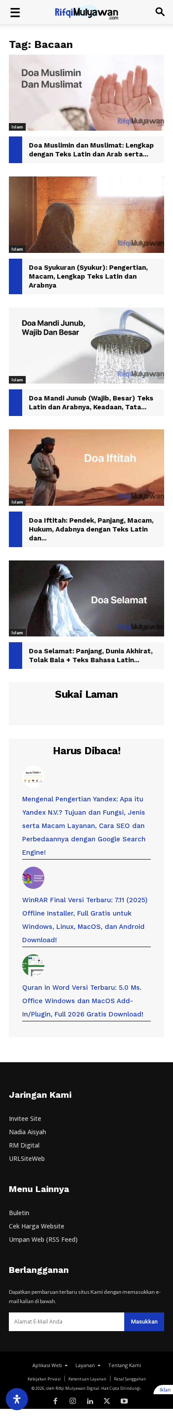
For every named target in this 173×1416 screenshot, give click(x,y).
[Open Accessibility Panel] (17, 1399)
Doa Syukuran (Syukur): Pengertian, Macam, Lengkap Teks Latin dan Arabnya (88, 276)
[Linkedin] (89, 1401)
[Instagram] (72, 1401)
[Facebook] (55, 1401)
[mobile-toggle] (15, 12)
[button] (160, 12)
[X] (107, 1401)
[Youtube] (124, 1401)
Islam (17, 126)
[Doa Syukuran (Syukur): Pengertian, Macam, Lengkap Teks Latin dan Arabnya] (86, 214)
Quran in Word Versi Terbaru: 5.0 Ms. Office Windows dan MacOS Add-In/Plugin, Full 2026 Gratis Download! (82, 1001)
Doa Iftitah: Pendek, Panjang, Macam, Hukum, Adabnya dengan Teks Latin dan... (91, 529)
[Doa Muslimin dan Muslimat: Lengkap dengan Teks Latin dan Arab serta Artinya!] (86, 93)
